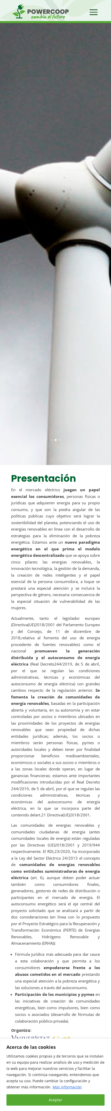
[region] (55, 1075)
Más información (67, 1087)
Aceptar (55, 1099)
